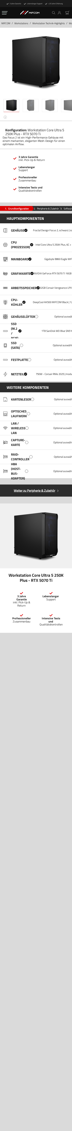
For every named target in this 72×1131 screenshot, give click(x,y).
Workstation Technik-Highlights (48, 23)
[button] (61, 13)
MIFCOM (5, 23)
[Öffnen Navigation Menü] (5, 13)
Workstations (21, 23)
